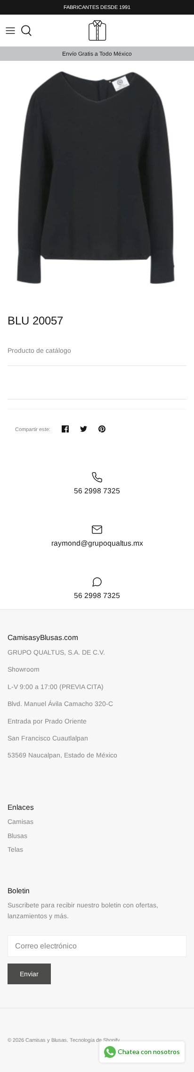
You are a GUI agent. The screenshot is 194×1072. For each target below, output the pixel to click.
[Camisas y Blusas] (97, 30)
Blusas (17, 835)
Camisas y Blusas (46, 1040)
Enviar (29, 974)
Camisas (20, 821)
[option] (97, 185)
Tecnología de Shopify (95, 1040)
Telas (15, 849)
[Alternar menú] (10, 30)
